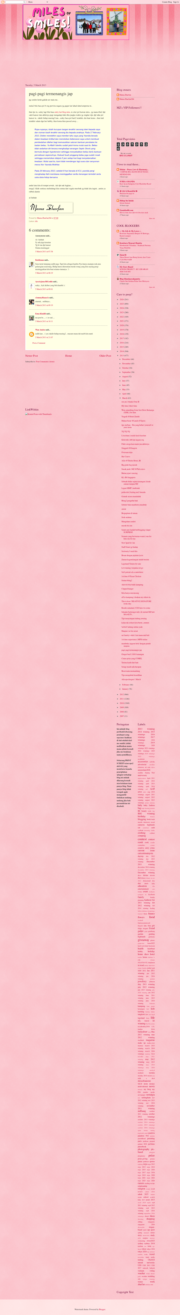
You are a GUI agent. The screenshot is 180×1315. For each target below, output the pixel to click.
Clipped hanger (127, 588)
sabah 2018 (150, 1192)
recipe (152, 1183)
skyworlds (141, 1227)
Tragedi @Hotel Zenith (131, 416)
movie (152, 1086)
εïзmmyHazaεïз (42, 297)
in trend (141, 965)
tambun (140, 1246)
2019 (122, 329)
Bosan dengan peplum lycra (132, 555)
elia (153, 886)
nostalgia (150, 1094)
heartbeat (151, 948)
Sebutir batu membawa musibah (134, 504)
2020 (122, 325)
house (145, 957)
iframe (152, 960)
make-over (151, 1043)
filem (145, 914)
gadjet (140, 931)
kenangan (141, 1009)
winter (140, 1281)
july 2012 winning (146, 987)
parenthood (142, 1138)
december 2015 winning (146, 870)
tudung (140, 1259)
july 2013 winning (144, 990)
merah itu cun (127, 525)
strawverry (146, 1235)
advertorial (142, 764)
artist (140, 791)
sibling (140, 1222)
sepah (149, 1202)
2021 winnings (150, 748)
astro (144, 792)
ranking (140, 1164)
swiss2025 (151, 1240)
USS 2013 (146, 1265)
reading (147, 1183)
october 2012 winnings (146, 1115)
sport (153, 1229)
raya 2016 (151, 1169)
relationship (142, 1186)
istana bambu (142, 968)
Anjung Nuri (150, 772)
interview (152, 965)
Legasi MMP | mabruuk (131, 488)
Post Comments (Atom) (45, 361)
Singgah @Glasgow (129, 448)
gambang (151, 931)
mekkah (140, 1073)
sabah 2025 (143, 1194)
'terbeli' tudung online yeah (132, 627)
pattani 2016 (142, 1144)
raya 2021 (142, 1178)
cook (147, 842)
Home (68, 355)
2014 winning (143, 731)
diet (139, 877)
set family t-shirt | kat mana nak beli (135, 635)
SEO (143, 1200)
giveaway (143, 940)
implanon (151, 962)
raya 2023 (142, 1180)
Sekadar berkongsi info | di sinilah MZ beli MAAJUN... (138, 613)
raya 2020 (151, 1175)
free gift (151, 925)
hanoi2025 (151, 943)
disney (143, 878)
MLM (140, 1084)
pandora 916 (143, 1135)
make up (142, 1042)
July (124, 380)
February (126, 684)
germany (151, 937)
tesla (149, 1246)
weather (144, 1276)
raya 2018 (151, 1172)
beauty (144, 811)
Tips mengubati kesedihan (132, 675)
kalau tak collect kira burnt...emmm (135, 622)
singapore (151, 1222)
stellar (152, 1232)
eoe (153, 889)
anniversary (142, 775)
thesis (139, 1249)
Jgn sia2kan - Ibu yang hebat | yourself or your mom (137, 426)
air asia (147, 767)
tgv (154, 1246)
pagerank (141, 1133)
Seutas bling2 (127, 580)
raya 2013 (142, 1167)
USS (139, 1265)
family (141, 897)
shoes (152, 1215)
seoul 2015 (150, 1199)
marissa (147, 1054)
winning (152, 1279)
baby (140, 805)
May (124, 389)
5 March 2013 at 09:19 (44, 305)
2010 (122, 703)
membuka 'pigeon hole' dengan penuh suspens (136, 644)
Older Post (105, 355)
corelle (152, 842)
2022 (122, 316)
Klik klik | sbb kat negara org (133, 439)
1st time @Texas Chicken (131, 576)
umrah (140, 1262)
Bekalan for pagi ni (127, 193)
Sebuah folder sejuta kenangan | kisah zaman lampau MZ (136, 482)
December (126, 359)
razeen (141, 1183)
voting (152, 1270)
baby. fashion (149, 805)
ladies (153, 1012)
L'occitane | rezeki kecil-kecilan (134, 435)
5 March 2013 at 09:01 (44, 289)
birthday (142, 816)
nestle (153, 1092)
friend (152, 928)
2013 (122, 355)
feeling (152, 908)
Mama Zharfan (125, 95)
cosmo (152, 845)
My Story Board (126, 266)
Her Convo (126, 456)
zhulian (147, 1284)
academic (141, 759)
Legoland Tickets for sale (131, 563)
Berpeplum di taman (129, 513)
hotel (152, 954)
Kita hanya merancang (130, 593)
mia (153, 1076)
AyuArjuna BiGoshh (44, 281)
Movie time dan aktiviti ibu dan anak (134, 212)
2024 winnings (150, 753)
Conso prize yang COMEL (132, 658)
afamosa (141, 767)
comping (142, 835)
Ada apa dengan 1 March (131, 679)
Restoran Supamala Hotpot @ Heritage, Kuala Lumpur (134, 234)
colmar (152, 833)
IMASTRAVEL (143, 962)
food (152, 917)
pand (146, 1133)
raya (145, 1163)
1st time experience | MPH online (134, 639)
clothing (141, 832)
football (140, 920)
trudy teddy (150, 1257)
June (124, 385)
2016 (122, 342)
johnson (152, 981)
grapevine (141, 943)
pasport (152, 1141)
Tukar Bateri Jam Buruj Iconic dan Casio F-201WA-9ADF (135, 258)
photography (143, 1149)
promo (152, 1159)
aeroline (152, 764)
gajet (146, 931)
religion (141, 1188)
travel (152, 1254)
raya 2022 (151, 1178)
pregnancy (141, 1156)
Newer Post (31, 355)
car (139, 827)
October (125, 368)
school (145, 1197)
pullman (146, 1161)
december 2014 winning (146, 867)
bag (139, 808)
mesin (150, 1075)
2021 (122, 321)
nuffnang (142, 1111)
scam (140, 1197)
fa (145, 894)
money (152, 1083)
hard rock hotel (143, 946)
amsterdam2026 (144, 770)
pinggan (152, 1152)
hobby (140, 951)
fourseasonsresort (144, 923)
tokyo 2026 (142, 1251)
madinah (141, 1040)
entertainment (143, 888)
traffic (146, 1254)
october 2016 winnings (146, 1128)
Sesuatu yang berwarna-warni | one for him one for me (136, 537)
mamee (140, 1045)
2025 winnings (146, 756)
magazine (150, 1039)
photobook (142, 1146)
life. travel (143, 1020)
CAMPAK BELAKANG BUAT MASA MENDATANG (134, 173)
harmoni (152, 946)
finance (151, 913)
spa (148, 1229)
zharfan (141, 1284)
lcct (150, 1014)
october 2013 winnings (146, 1119)
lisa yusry (151, 1024)
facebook (151, 894)
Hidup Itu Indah (127, 200)
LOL (153, 1026)
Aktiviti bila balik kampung (132, 584)
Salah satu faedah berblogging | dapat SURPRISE (136, 530)
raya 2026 (151, 1180)
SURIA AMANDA (127, 181)
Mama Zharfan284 (127, 99)
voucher (141, 1273)
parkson (145, 1141)
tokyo (144, 1249)
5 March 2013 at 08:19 (44, 273)
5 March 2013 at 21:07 (44, 337)
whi (139, 1279)
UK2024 (151, 1259)
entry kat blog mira (62, 112)
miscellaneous (144, 1080)
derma (145, 875)
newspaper (141, 1095)
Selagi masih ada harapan (131, 666)
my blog (147, 1089)
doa (153, 881)
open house (143, 1130)
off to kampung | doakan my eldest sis (136, 597)
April (124, 393)
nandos (145, 1092)
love (153, 1029)
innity (146, 965)
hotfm (140, 957)
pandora (151, 1133)
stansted (146, 1233)
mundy (140, 1089)
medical (152, 1070)
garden (140, 934)
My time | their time (129, 405)
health (140, 948)
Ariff (152, 788)
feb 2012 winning (146, 904)
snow (145, 1230)
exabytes (152, 892)
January (125, 689)
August (125, 376)
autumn (152, 803)
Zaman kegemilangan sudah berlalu (135, 559)
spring (140, 1232)
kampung (141, 1006)
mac (149, 1032)
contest (142, 839)
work (152, 1281)
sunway (152, 1238)
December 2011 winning (146, 862)
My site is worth (126, 153)
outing (152, 1130)
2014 (122, 351)
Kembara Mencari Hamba (131, 243)
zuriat (124, 509)
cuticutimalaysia (145, 853)
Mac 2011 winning (146, 1033)
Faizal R (123, 255)
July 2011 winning (146, 984)
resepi (148, 1189)
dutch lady (149, 883)
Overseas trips (127, 452)
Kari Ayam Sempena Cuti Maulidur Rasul (135, 183)
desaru (152, 875)
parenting (151, 1138)
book (149, 819)
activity (152, 762)
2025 (122, 303)
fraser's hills (142, 926)
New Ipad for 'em (128, 542)
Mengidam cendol (129, 521)
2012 (122, 694)
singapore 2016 (146, 1224)
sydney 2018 (149, 1243)
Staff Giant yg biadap (130, 547)
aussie (147, 803)
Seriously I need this (129, 551)
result (153, 1189)
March (125, 398)
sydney (140, 1243)
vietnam (141, 1270)
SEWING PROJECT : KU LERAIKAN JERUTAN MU (134, 270)
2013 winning (146, 728)
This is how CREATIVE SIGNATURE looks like (136, 602)
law (147, 1014)
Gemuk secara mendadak (131, 496)
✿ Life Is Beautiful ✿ (128, 191)
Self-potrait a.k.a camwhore (132, 572)
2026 (122, 299)
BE (139, 811)
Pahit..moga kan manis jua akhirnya (135, 444)
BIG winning (146, 813)
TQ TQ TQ (126, 431)
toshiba (140, 1254)
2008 (122, 711)
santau (153, 1194)
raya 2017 (142, 1172)
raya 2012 (151, 1164)
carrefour (146, 828)
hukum (150, 957)
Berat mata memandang (131, 671)
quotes (152, 1161)
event (145, 891)
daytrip (140, 856)
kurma (148, 1012)
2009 (122, 707)
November (126, 363)
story (140, 1235)
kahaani (152, 1003)
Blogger (102, 1309)
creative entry (143, 847)
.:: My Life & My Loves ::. (130, 231)
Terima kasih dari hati (130, 662)
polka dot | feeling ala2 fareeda (133, 492)
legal (153, 1014)
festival (140, 914)
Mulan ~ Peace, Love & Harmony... (134, 169)
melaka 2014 (142, 1075)
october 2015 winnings (146, 1125)
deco (139, 875)
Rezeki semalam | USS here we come (136, 607)
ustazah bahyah (149, 1268)
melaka (152, 1072)
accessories (143, 761)
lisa (147, 1024)
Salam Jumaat (125, 203)
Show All (152, 218)
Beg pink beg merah (129, 464)
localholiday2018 (144, 1026)
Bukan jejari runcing (130, 473)
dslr (139, 883)
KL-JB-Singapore (128, 477)
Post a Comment (38, 343)
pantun (152, 1136)
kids (153, 1008)
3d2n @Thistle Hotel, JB (131, 460)
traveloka (141, 1257)
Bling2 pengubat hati (130, 500)
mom (146, 1083)
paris (140, 1141)
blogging (142, 819)
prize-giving (143, 1158)
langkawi (141, 1014)
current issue (146, 850)
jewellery (142, 981)
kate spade (151, 1006)
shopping (150, 1218)
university (151, 1262)
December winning (146, 872)
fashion (147, 899)
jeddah (152, 979)
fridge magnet (143, 928)
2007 (122, 716)
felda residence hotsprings (146, 911)
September (126, 372)
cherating (147, 830)
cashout (140, 830)
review (140, 1191)
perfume (151, 1144)
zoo (151, 1284)
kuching (141, 1011)
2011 (122, 698)
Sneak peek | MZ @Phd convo (133, 469)
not (139, 1098)
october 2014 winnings (146, 1122)
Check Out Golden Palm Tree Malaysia (134, 281)
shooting (140, 1219)
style (139, 1238)
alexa (153, 767)
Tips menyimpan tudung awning (134, 618)
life (36, 221)
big (154, 811)
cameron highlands (146, 824)
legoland (141, 1018)
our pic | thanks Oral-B (130, 401)
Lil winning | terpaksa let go (132, 567)
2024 (122, 308)
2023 (122, 312)
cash (153, 827)
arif (147, 789)
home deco (143, 954)
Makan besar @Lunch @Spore (133, 420)
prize (151, 1155)
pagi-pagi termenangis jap (132, 650)
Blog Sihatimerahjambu (130, 278)
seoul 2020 (142, 1202)
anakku (140, 772)
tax (145, 1246)
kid (148, 1009)
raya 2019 (142, 1175)
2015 (122, 347)
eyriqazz (140, 894)
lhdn (147, 1018)
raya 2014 (151, 1167)
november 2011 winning (146, 1107)
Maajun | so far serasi (130, 631)
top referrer (151, 1252)
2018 (122, 334)
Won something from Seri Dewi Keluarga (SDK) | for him (138, 411)
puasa (140, 1161)
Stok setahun (126, 517)
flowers (141, 917)
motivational (143, 1086)
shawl (147, 1216)
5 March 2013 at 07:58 (44, 251)
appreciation (142, 778)
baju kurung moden (148, 808)
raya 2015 (142, 1169)
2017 (122, 338)
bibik (149, 811)
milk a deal (146, 1078)
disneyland (146, 881)
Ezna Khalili (40, 313)
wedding (151, 1276)
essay (140, 891)
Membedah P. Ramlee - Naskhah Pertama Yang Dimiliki (135, 246)
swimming (141, 1241)
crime (152, 847)
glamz (152, 940)
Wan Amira (40, 329)
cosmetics (141, 845)
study (152, 1235)
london (140, 1029)
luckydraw (143, 1031)
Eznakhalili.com (126, 210)
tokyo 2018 (151, 1249)
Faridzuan (39, 260)
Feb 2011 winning (146, 901)
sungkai (145, 1238)
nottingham (146, 1097)
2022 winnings (143, 751)
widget (145, 1279)
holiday (151, 951)
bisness (152, 816)
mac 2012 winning (146, 1036)
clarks (153, 830)
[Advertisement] (90, 59)
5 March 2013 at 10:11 (44, 321)
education (142, 885)
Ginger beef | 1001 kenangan (133, 654)
